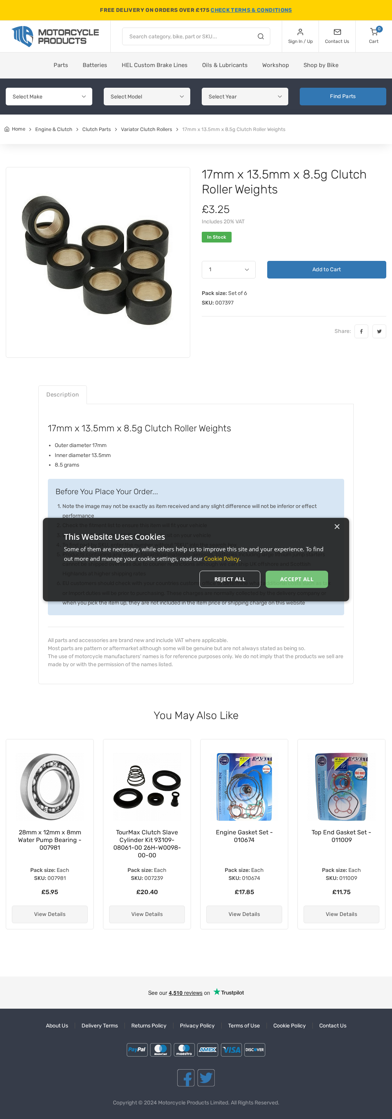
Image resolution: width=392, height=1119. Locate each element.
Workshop (275, 65)
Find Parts (343, 96)
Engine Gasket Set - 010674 (244, 836)
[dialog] (196, 559)
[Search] (260, 37)
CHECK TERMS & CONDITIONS (251, 10)
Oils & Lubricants (225, 65)
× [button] (337, 526)
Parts (61, 65)
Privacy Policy (197, 1025)
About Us (57, 1025)
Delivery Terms (100, 1025)
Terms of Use (244, 1025)
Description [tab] (62, 394)
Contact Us (332, 1025)
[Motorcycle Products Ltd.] (55, 36)
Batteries (95, 65)
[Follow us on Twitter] (206, 1077)
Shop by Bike (321, 65)
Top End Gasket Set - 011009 (341, 836)
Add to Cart (326, 269)
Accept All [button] (297, 579)
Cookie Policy (289, 1025)
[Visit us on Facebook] (185, 1077)
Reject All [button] (229, 579)
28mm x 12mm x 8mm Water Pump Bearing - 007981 (50, 840)
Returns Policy (149, 1025)
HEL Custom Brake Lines (155, 65)
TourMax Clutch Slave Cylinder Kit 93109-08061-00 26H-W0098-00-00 (147, 844)
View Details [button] (49, 914)
